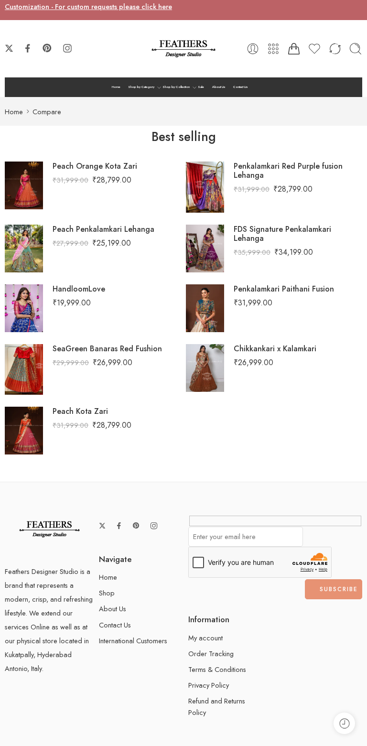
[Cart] (294, 48)
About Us (218, 87)
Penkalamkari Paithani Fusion (284, 288)
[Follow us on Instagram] (67, 48)
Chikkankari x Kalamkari (275, 348)
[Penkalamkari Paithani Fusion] (205, 307)
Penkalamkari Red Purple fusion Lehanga (288, 171)
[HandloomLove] (24, 307)
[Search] (355, 48)
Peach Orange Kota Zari (95, 166)
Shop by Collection (176, 87)
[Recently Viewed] (344, 723)
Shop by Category (141, 87)
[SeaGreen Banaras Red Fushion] (24, 368)
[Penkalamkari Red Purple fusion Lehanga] (205, 186)
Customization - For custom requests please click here (88, 6)
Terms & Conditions (217, 669)
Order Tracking (211, 654)
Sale (201, 87)
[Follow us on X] (9, 48)
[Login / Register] (252, 48)
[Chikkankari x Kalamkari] (205, 367)
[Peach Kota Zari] (24, 430)
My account (205, 638)
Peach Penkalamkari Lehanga (103, 229)
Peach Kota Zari (80, 411)
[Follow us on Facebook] (27, 48)
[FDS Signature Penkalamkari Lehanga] (205, 247)
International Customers (133, 641)
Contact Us (240, 87)
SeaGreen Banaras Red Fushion (107, 348)
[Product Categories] (273, 48)
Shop (107, 593)
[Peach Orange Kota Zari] (24, 184)
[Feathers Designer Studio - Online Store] (183, 48)
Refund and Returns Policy (216, 706)
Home (116, 87)
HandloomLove (79, 288)
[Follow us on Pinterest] (47, 48)
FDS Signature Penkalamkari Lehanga (282, 234)
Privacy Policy (208, 685)
